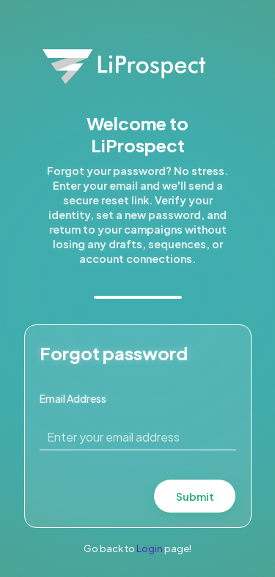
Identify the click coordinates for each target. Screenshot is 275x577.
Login (149, 548)
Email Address (73, 398)
